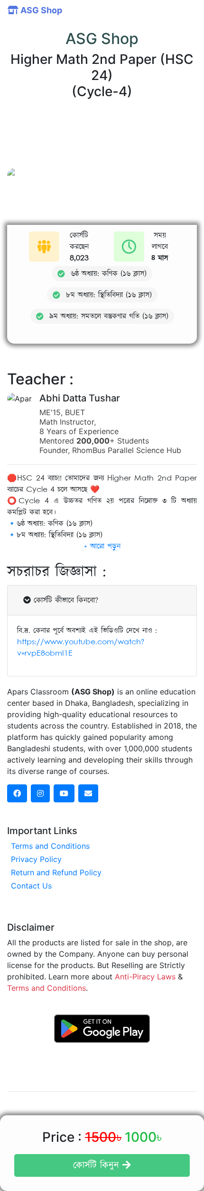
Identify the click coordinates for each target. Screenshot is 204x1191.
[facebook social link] (17, 793)
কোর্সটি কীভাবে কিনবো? (64, 600)
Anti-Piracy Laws (145, 976)
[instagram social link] (40, 793)
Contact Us (31, 885)
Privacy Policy (36, 859)
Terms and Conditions (50, 846)
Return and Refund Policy (56, 872)
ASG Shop (40, 10)
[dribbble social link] (64, 793)
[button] (102, 546)
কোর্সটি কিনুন (97, 1165)
